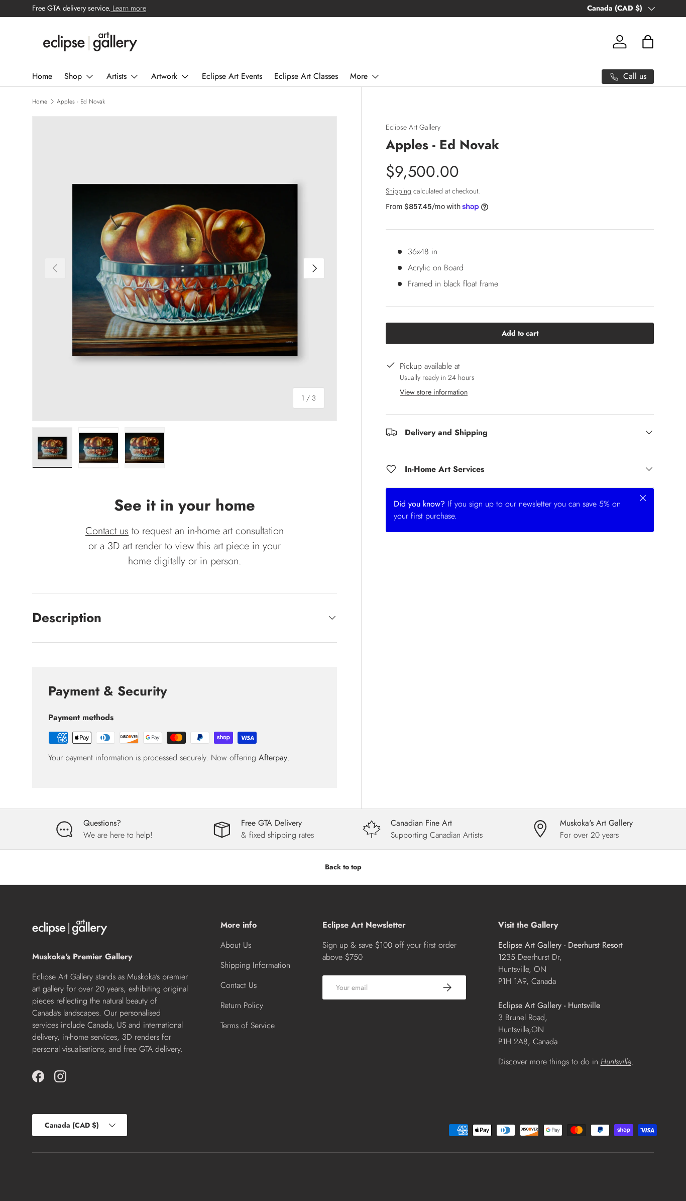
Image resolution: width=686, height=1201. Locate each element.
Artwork (164, 76)
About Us (235, 945)
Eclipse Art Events (232, 76)
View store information (434, 391)
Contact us (107, 531)
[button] (648, 42)
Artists (116, 76)
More (359, 76)
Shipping (398, 190)
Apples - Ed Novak (81, 101)
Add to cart (520, 333)
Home (42, 76)
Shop (73, 76)
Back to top (343, 867)
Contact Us (238, 985)
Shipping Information (255, 965)
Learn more (128, 8)
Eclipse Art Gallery (413, 127)
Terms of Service (247, 1025)
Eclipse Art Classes (306, 76)
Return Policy (241, 1005)
